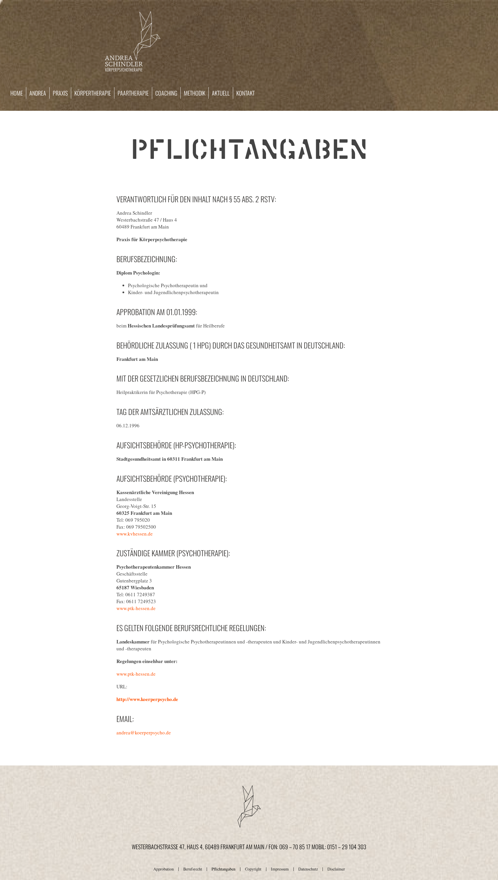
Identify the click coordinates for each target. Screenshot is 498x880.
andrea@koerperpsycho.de (143, 732)
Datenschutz (308, 869)
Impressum (280, 869)
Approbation (163, 869)
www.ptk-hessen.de (136, 608)
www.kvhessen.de (134, 533)
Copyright (253, 869)
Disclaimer (336, 869)
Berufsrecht (192, 869)
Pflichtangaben (223, 869)
